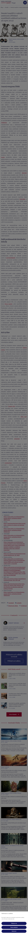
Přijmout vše (14, 923)
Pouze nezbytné (14, 927)
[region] (14, 922)
